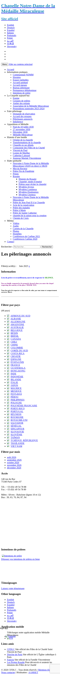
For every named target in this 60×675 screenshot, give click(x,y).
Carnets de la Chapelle (23, 228)
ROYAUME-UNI (19, 420)
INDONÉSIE (17, 376)
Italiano (10, 33)
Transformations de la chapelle (27, 142)
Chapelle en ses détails (23, 145)
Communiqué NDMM (23, 74)
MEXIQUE (16, 391)
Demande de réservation (24, 114)
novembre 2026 (14, 465)
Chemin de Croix (21, 218)
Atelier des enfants (21, 103)
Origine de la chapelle (23, 140)
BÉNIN (14, 333)
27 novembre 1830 (21, 129)
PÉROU (14, 397)
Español (10, 30)
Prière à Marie (19, 210)
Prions (16, 174)
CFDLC (11, 649)
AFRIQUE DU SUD (20, 316)
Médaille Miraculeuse (23, 134)
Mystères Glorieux (27, 194)
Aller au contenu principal (20, 64)
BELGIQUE (17, 330)
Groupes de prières (21, 101)
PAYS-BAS (16, 394)
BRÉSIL (15, 336)
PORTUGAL (17, 411)
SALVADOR (17, 423)
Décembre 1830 (20, 132)
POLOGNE (16, 402)
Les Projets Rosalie (16, 662)
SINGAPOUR (17, 429)
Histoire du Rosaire (27, 179)
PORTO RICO (18, 408)
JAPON (14, 385)
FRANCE (15, 365)
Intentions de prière (21, 93)
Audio (16, 226)
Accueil (10, 69)
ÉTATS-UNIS (17, 362)
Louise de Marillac (21, 153)
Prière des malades (21, 207)
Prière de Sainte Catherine (25, 213)
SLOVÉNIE (16, 434)
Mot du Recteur (20, 168)
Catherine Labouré (21, 155)
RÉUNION (16, 414)
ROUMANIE (17, 417)
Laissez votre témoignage (12, 588)
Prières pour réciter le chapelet (32, 184)
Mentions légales (46, 670)
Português (11, 35)
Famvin (10, 659)
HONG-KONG (18, 371)
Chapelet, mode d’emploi (30, 181)
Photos (16, 231)
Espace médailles (21, 80)
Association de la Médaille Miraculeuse (31, 106)
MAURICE (16, 388)
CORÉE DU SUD (19, 350)
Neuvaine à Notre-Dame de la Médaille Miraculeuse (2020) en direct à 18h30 (31, 164)
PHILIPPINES (17, 400)
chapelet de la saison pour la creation (29, 215)
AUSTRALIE (17, 327)
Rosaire (16, 176)
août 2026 (11, 457)
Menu (4, 64)
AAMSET (33, 672)
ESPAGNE (16, 359)
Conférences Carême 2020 (25, 239)
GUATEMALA (18, 368)
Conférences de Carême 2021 (26, 236)
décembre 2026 (14, 468)
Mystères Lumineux (28, 189)
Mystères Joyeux (26, 187)
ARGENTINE (17, 324)
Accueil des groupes (22, 116)
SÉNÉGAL (16, 426)
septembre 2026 (14, 460)
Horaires (17, 77)
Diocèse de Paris (14, 654)
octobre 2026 (13, 462)
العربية (10, 41)
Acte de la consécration (23, 205)
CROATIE (16, 356)
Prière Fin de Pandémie (23, 171)
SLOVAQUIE (17, 431)
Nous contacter (8, 672)
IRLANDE (16, 379)
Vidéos (16, 223)
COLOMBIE (17, 347)
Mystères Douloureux (29, 192)
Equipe (16, 98)
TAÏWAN (15, 437)
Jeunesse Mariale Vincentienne (27, 158)
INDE (13, 373)
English (10, 25)
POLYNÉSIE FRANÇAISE (24, 405)
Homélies (17, 234)
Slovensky (12, 46)
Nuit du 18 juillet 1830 (23, 127)
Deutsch (11, 27)
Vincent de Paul (20, 150)
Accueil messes (20, 85)
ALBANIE (15, 318)
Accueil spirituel (20, 82)
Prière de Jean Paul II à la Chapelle (29, 202)
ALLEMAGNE (17, 321)
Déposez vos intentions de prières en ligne (20, 559)
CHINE (14, 345)
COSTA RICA (17, 353)
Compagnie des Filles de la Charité (29, 147)
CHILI (14, 342)
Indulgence (18, 121)
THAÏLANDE (17, 443)
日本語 (10, 43)
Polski (10, 38)
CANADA (16, 339)
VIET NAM (16, 446)
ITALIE (14, 382)
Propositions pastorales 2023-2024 (28, 108)
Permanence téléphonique (24, 90)
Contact (10, 241)
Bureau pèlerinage (21, 87)
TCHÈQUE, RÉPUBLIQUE (24, 440)
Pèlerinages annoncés (22, 119)
